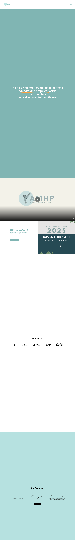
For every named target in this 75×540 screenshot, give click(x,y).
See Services (37, 504)
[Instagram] (71, 4)
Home (49, 4)
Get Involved (64, 4)
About (52, 4)
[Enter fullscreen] (73, 218)
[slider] (37, 219)
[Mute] (70, 218)
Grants (68, 4)
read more (14, 239)
